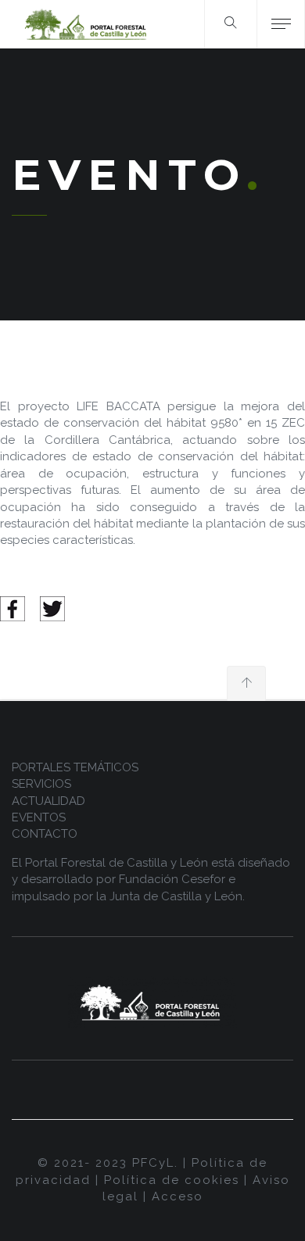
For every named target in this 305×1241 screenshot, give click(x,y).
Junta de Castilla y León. (177, 896)
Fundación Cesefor (172, 879)
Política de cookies (171, 1180)
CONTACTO (44, 834)
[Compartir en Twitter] (52, 608)
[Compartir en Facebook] (12, 608)
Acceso (177, 1196)
